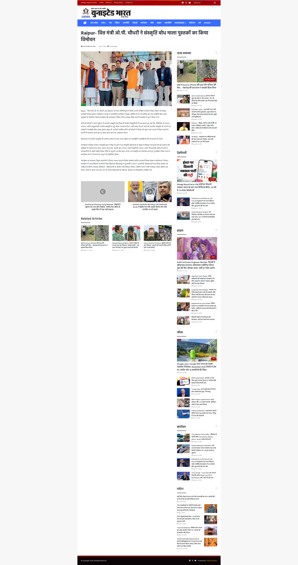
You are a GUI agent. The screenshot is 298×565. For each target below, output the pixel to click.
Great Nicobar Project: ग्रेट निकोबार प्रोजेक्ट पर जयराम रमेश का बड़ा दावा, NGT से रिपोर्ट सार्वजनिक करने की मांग (203, 216)
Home (101, 2)
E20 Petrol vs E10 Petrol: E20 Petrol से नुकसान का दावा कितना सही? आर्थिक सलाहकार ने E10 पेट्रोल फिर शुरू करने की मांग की (203, 202)
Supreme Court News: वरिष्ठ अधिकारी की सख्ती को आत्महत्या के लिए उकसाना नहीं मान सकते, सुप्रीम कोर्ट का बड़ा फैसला (203, 280)
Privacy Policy (118, 2)
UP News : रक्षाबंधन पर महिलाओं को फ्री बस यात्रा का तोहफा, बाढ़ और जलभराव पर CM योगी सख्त (203, 139)
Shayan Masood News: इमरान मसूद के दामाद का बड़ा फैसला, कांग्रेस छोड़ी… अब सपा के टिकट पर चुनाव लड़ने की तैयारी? (125, 245)
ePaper (207, 22)
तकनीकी (168, 22)
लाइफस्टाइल (179, 22)
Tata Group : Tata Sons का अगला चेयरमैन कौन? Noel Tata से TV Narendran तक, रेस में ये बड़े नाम (203, 475)
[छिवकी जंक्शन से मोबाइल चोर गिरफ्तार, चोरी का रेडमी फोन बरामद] (183, 320)
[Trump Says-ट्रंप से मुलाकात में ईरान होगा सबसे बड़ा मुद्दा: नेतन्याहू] (183, 392)
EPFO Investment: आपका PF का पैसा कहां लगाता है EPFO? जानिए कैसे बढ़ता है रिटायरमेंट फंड (203, 380)
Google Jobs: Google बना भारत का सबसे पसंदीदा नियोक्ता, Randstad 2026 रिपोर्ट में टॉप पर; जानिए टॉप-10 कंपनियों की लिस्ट (196, 367)
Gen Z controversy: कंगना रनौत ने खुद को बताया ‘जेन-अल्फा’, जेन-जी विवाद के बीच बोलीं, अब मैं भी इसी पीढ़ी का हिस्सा (204, 100)
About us (109, 2)
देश (110, 22)
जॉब (152, 22)
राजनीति (126, 22)
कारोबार (144, 22)
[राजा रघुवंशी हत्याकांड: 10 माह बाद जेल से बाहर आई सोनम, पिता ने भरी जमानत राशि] (210, 519)
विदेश (117, 22)
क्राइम (159, 22)
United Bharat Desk (89, 46)
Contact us (128, 2)
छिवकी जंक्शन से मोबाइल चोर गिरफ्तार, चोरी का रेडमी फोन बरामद (203, 318)
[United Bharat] (106, 12)
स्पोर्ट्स (134, 22)
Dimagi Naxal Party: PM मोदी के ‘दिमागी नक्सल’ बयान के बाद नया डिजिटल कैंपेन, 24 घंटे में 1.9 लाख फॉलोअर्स (196, 187)
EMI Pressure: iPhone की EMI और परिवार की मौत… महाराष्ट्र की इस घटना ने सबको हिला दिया (94, 245)
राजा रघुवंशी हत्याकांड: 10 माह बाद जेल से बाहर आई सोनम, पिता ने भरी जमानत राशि (188, 519)
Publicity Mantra (212, 561)
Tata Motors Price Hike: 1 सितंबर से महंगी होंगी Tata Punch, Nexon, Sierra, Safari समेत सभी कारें (204, 437)
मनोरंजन (192, 22)
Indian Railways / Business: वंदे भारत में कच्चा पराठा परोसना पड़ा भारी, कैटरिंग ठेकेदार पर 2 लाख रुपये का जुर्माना (203, 449)
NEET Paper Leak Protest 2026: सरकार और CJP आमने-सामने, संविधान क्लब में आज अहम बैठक (203, 402)
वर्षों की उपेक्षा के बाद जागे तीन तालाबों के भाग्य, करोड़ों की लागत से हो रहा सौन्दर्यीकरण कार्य (196, 497)
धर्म (199, 22)
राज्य (103, 22)
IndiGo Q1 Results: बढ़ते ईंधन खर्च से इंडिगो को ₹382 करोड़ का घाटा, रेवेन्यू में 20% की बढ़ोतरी (203, 413)
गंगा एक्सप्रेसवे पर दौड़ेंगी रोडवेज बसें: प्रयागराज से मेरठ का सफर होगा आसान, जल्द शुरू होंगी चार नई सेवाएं (189, 508)
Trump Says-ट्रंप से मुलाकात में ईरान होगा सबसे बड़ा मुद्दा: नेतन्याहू (203, 390)
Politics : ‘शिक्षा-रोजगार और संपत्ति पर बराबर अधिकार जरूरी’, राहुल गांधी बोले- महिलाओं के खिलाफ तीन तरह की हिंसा (204, 127)
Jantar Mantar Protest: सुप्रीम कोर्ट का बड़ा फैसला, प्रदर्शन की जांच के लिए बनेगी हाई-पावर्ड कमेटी (157, 245)
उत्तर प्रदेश (94, 22)
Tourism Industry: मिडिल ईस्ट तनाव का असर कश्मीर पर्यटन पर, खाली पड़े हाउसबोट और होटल (189, 530)
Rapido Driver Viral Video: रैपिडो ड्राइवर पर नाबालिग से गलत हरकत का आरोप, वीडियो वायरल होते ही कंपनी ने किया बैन (203, 307)
